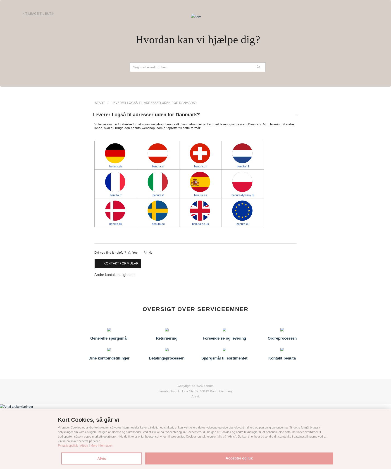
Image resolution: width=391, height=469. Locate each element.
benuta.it (158, 195)
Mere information (101, 445)
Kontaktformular (121, 263)
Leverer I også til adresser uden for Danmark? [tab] (146, 114)
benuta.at (158, 166)
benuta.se (158, 224)
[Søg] (258, 67)
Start (100, 103)
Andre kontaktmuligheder (114, 275)
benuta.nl (243, 166)
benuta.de (115, 166)
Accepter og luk (239, 458)
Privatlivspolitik (68, 445)
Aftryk (195, 396)
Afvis (101, 458)
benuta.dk (115, 224)
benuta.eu (242, 224)
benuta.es (200, 195)
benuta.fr (116, 195)
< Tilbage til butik (38, 13)
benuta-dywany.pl (242, 195)
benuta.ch (200, 166)
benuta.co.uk (200, 224)
